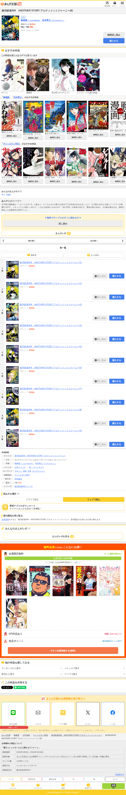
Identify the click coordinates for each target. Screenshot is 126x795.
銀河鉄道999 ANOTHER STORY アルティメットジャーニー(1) (51, 262)
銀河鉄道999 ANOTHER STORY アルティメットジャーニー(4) (51, 325)
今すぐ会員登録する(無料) (63, 650)
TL (74, 779)
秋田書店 (18, 479)
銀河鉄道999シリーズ (24, 486)
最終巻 (33, 255)
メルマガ (38, 724)
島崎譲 (31, 20)
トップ (10, 779)
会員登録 (5, 519)
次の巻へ (94, 241)
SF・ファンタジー (36, 467)
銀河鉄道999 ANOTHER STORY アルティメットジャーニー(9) (51, 430)
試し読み (63, 223)
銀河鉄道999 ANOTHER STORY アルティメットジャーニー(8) (51, 409)
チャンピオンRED (11, 144)
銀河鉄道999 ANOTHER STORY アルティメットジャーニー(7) (51, 388)
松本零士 (53, 20)
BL (94, 779)
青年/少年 (52, 779)
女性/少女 (31, 779)
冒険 (25, 471)
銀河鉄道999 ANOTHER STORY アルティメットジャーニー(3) (51, 304)
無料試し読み (113, 35)
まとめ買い (95, 255)
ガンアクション (38, 471)
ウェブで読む (93, 499)
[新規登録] (107, 2)
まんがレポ (62, 233)
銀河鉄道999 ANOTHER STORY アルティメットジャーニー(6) (51, 367)
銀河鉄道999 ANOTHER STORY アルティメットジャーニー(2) (51, 283)
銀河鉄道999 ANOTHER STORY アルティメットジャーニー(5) (51, 346)
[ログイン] (114, 2)
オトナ (115, 779)
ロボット (18, 471)
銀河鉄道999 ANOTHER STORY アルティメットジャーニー (40, 456)
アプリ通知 (63, 724)
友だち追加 (13, 724)
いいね (112, 724)
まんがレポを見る (62, 536)
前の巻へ (32, 241)
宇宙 (29, 471)
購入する (114, 41)
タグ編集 (7, 195)
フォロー (88, 724)
